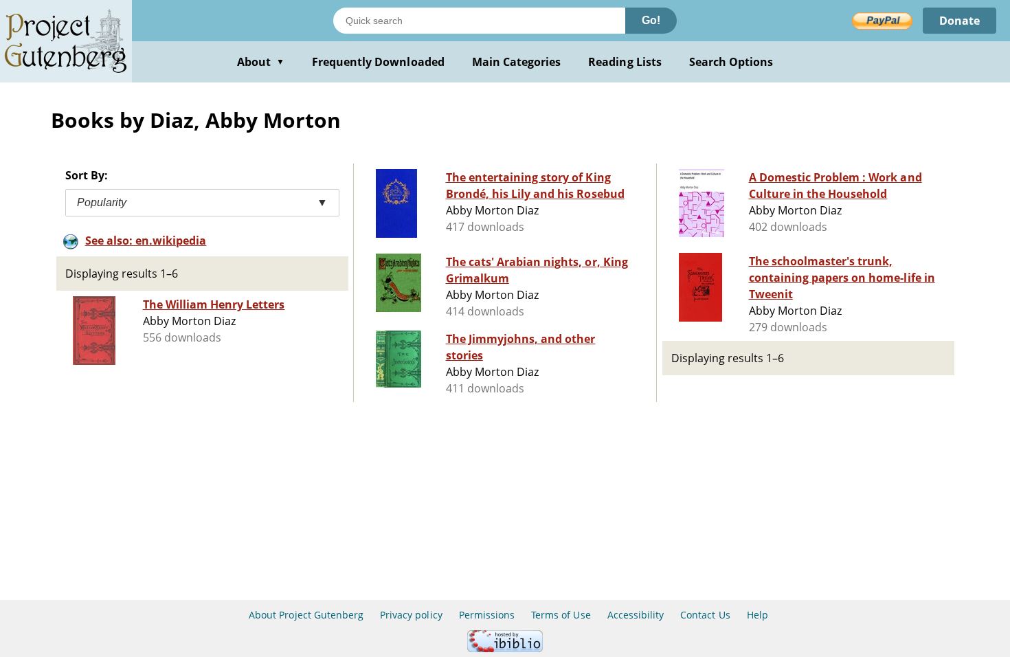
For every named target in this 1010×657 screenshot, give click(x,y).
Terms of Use (560, 614)
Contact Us (705, 614)
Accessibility (635, 614)
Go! (651, 20)
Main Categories (516, 61)
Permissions (487, 614)
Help (757, 614)
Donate (959, 20)
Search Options (731, 61)
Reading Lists (625, 61)
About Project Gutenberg (306, 614)
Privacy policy (411, 614)
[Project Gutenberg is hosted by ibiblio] (505, 648)
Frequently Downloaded (378, 61)
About (260, 61)
